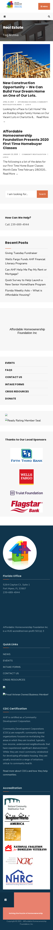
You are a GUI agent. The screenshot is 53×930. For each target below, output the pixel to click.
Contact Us (13, 377)
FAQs (8, 370)
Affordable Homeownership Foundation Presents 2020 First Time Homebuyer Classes (26, 139)
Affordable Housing (27, 102)
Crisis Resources (17, 391)
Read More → (10, 173)
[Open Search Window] (48, 16)
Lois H (28, 104)
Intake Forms (14, 384)
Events (10, 363)
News (19, 104)
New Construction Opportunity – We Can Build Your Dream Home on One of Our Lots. (24, 89)
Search (42, 194)
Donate (10, 398)
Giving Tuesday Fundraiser (21, 253)
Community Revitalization (34, 154)
